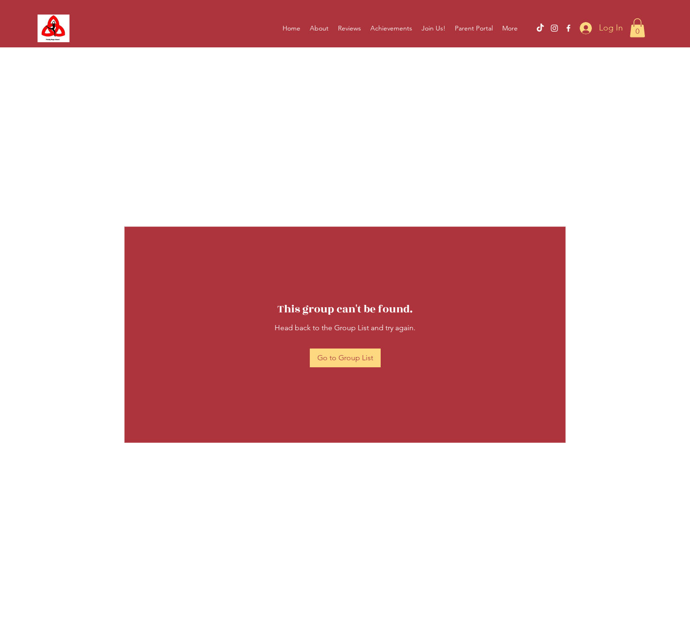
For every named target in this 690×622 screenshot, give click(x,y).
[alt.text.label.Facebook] (568, 28)
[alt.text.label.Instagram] (554, 28)
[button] (637, 28)
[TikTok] (540, 28)
